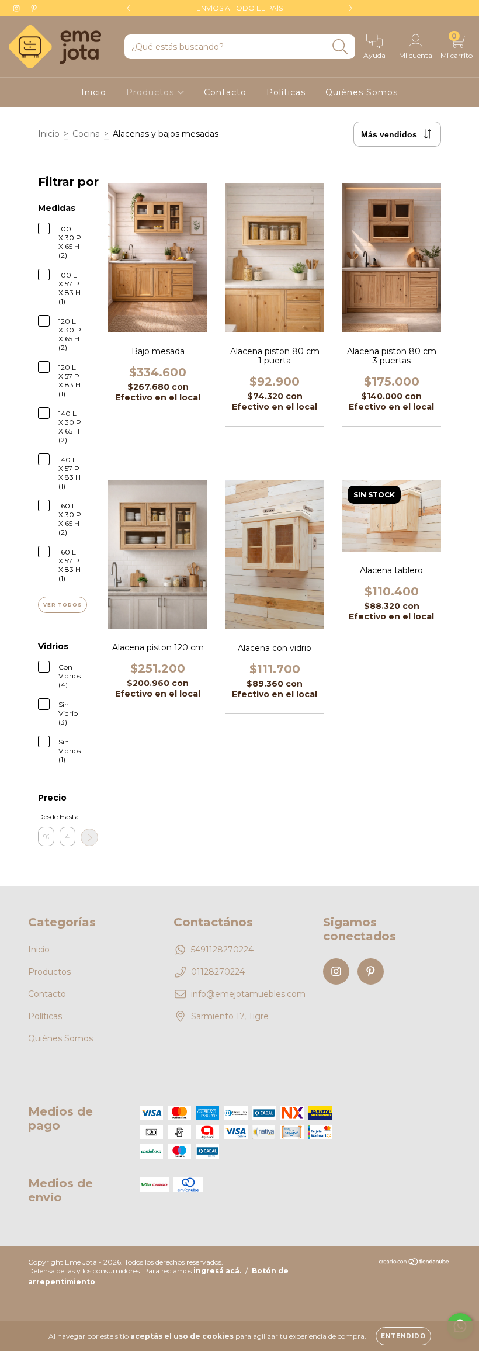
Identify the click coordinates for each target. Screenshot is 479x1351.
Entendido (403, 1336)
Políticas (286, 92)
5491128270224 (222, 949)
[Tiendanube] (414, 1263)
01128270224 (218, 972)
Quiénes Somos (361, 92)
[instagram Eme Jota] (17, 8)
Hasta (68, 816)
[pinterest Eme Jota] (33, 8)
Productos (151, 92)
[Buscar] (340, 47)
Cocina (86, 134)
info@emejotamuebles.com (248, 994)
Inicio (93, 92)
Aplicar (89, 837)
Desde (46, 816)
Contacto (225, 92)
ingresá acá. (217, 1270)
